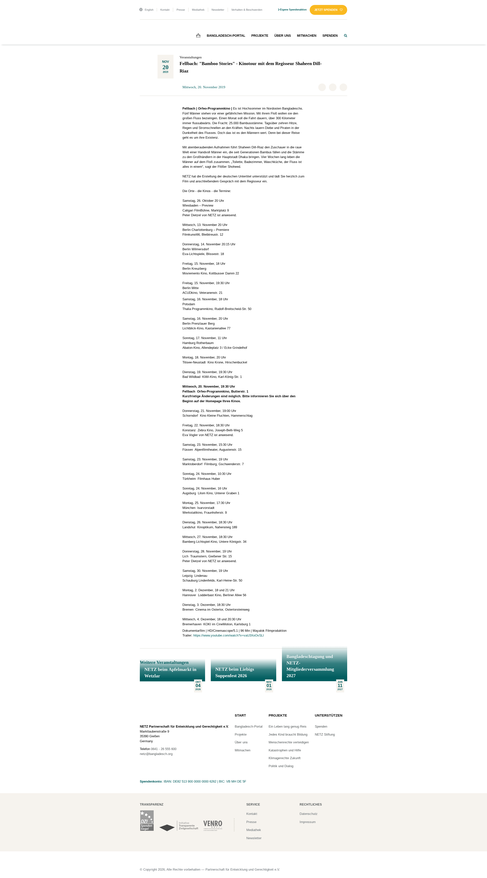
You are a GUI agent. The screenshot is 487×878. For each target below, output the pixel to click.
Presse (181, 9)
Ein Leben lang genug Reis (287, 726)
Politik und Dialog (281, 766)
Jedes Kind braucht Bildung (288, 734)
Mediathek (198, 9)
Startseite (145, 27)
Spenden (330, 35)
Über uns (282, 35)
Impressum (308, 822)
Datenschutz (309, 814)
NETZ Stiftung (325, 734)
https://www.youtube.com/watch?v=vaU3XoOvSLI (228, 635)
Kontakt (164, 9)
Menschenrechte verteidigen (289, 742)
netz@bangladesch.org (156, 754)
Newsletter (218, 9)
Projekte (259, 35)
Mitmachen (306, 35)
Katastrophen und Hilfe (285, 750)
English (149, 9)
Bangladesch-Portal (226, 35)
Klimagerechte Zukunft (285, 758)
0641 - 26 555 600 (163, 749)
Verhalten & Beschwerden (246, 9)
